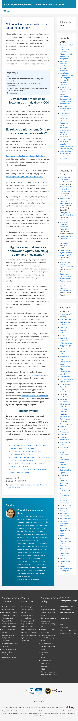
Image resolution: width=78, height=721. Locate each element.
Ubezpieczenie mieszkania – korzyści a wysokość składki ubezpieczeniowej (66, 144)
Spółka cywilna (65, 470)
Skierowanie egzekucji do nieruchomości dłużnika (25, 156)
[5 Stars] (12, 481)
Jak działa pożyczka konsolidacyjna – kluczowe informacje (66, 65)
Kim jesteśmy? (26, 607)
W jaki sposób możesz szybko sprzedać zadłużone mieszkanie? (65, 91)
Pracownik (63, 435)
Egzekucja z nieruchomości (36, 485)
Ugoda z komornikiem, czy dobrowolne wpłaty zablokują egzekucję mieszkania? (28, 89)
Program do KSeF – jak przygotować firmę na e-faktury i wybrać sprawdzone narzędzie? (66, 52)
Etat (61, 333)
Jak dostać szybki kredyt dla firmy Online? (66, 108)
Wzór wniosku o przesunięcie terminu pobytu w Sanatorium (9, 623)
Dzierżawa (64, 327)
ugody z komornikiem (35, 375)
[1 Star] (6, 481)
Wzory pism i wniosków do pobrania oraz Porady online (34, 5)
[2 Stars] (8, 481)
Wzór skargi (64, 538)
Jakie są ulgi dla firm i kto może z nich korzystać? (66, 101)
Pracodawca (64, 432)
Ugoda (62, 473)
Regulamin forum (27, 624)
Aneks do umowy (66, 319)
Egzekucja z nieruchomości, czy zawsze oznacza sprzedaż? (25, 85)
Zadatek (63, 556)
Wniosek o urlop (66, 518)
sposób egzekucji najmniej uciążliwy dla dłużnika (24, 177)
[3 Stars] (9, 481)
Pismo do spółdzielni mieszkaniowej (65, 402)
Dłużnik (62, 325)
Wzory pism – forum (9, 658)
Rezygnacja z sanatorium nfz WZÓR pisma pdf (10, 643)
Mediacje (63, 354)
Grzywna (63, 335)
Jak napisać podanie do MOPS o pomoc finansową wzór (9, 615)
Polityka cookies (27, 626)
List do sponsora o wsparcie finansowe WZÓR (48, 646)
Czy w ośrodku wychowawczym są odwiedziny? (66, 252)
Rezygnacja (64, 447)
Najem (62, 359)
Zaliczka (63, 558)
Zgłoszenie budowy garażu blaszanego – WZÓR (48, 638)
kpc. (33, 138)
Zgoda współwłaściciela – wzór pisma (66, 568)
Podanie (63, 427)
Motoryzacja (64, 356)
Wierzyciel (63, 511)
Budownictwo (65, 322)
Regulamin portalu (28, 621)
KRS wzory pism (66, 343)
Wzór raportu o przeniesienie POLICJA (65, 179)
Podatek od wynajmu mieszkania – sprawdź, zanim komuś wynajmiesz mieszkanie (65, 130)
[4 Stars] (11, 481)
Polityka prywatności (29, 629)
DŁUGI (8, 488)
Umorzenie (64, 475)
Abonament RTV (66, 314)
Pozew (62, 429)
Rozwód (63, 465)
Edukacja (63, 330)
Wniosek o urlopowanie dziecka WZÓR (48, 655)
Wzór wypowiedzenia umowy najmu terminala (9, 652)
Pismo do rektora (66, 392)
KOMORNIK (16, 488)
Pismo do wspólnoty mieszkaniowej (65, 414)
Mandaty (63, 351)
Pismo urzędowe (66, 424)
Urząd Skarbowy (66, 505)
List (61, 348)
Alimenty (63, 317)
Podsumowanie (13, 93)
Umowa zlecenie (66, 503)
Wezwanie (63, 508)
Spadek (62, 467)
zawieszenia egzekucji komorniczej (34, 396)
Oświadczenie (65, 377)
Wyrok (62, 536)
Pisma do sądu (65, 384)
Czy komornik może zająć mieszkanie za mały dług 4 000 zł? (25, 80)
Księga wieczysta (66, 346)
